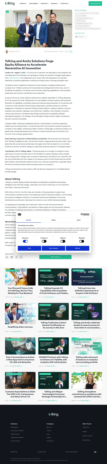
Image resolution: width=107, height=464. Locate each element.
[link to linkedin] (95, 452)
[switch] (44, 241)
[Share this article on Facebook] (12, 257)
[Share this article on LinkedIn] (7, 257)
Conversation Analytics (84, 23)
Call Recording (81, 15)
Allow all (77, 248)
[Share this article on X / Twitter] (16, 257)
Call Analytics (84, 13)
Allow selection (53, 248)
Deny (29, 248)
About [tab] (78, 220)
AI (70, 51)
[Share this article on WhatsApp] (21, 257)
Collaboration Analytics (84, 18)
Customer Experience (82, 26)
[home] (10, 3)
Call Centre (95, 13)
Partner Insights (94, 29)
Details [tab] (53, 220)
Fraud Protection (81, 29)
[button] (23, 3)
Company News (80, 21)
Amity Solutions (13, 78)
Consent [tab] (28, 220)
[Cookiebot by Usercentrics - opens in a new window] (71, 214)
